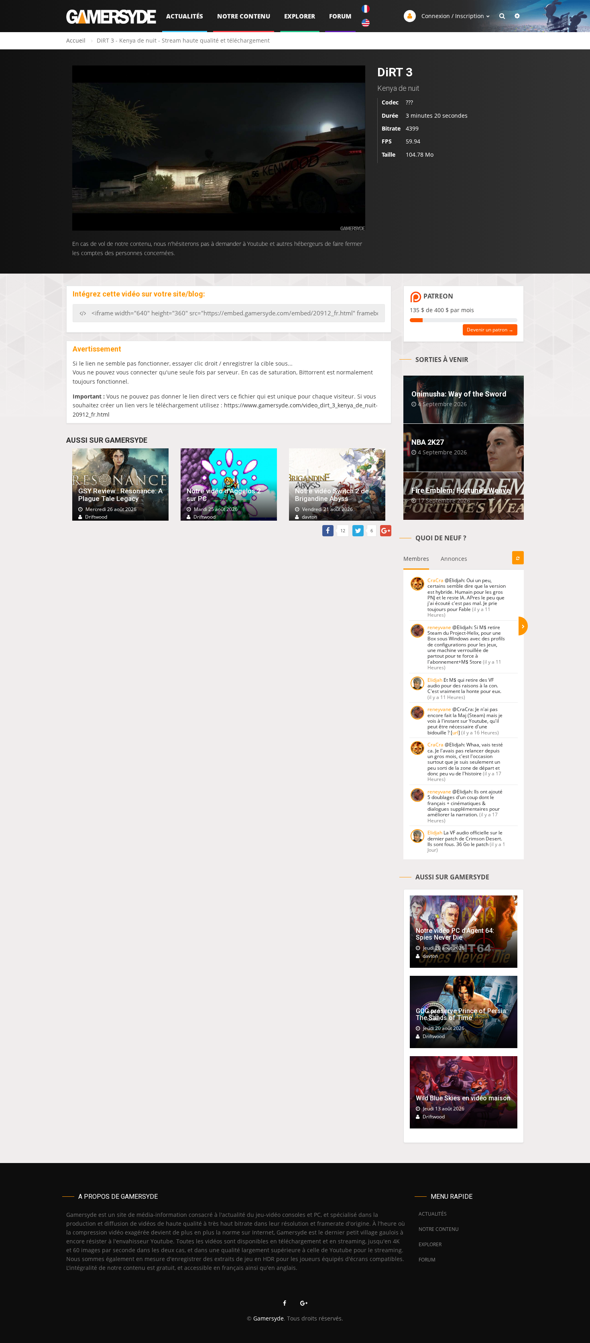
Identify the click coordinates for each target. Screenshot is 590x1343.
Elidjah (434, 680)
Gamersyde (268, 1318)
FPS (387, 141)
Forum (340, 16)
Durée (390, 115)
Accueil (75, 40)
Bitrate (391, 128)
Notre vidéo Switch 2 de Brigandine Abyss (332, 495)
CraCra (435, 580)
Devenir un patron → (490, 329)
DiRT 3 (395, 72)
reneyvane (439, 627)
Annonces (454, 558)
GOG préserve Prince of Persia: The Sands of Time (462, 1014)
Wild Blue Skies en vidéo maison (463, 1098)
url (455, 732)
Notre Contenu (243, 16)
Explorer (299, 16)
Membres (416, 558)
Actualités (184, 16)
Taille (388, 154)
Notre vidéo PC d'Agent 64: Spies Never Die (455, 934)
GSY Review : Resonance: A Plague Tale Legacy (120, 495)
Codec (390, 102)
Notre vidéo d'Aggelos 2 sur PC (224, 495)
